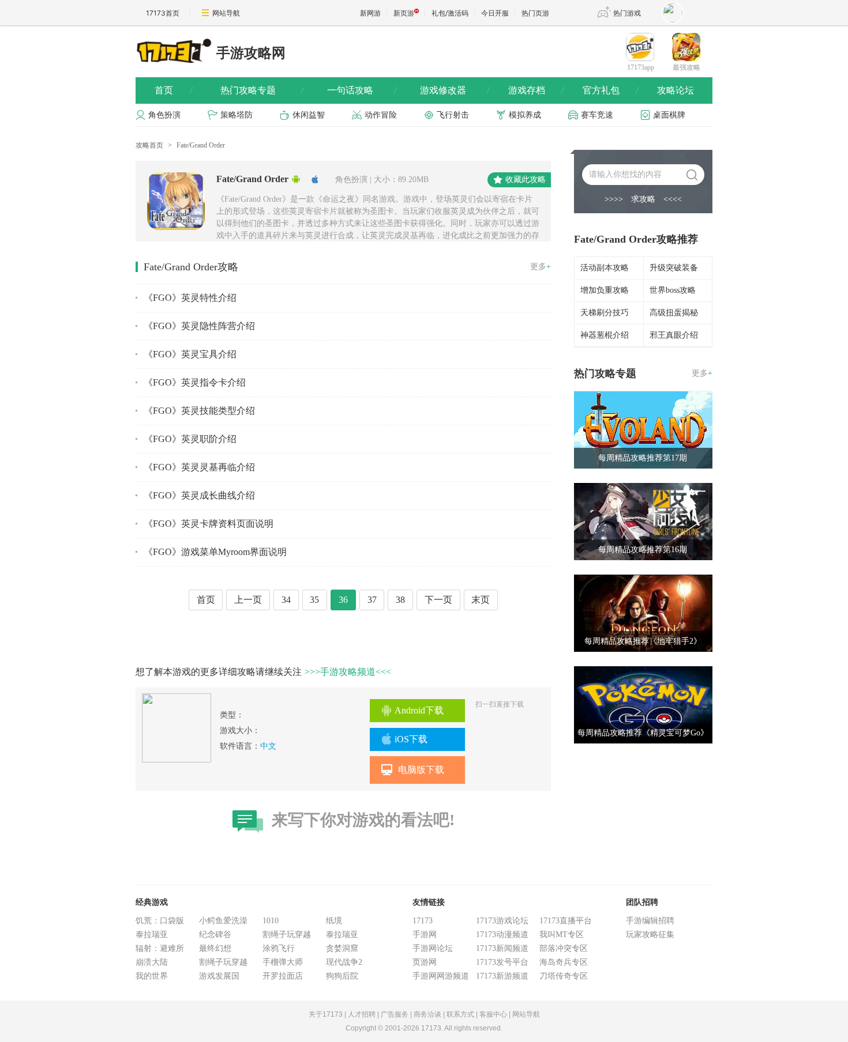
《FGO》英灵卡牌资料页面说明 (208, 523)
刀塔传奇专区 (563, 976)
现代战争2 (344, 962)
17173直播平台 (565, 920)
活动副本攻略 (604, 267)
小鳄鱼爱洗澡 (223, 920)
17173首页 (162, 13)
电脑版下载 (421, 770)
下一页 (438, 600)
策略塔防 (236, 115)
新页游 (403, 13)
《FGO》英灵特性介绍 (190, 298)
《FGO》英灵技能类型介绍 (199, 411)
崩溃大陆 (152, 962)
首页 (173, 90)
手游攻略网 (251, 53)
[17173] (173, 50)
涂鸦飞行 (278, 948)
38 (400, 600)
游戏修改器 (454, 90)
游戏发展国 (219, 976)
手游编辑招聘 (650, 920)
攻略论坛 (675, 90)
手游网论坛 (432, 948)
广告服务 (394, 1014)
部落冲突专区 (563, 948)
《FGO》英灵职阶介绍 (190, 439)
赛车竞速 (597, 115)
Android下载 (419, 710)
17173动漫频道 (502, 934)
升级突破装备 (674, 267)
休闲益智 (308, 115)
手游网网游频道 (440, 976)
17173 (422, 920)
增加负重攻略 (604, 290)
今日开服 (495, 13)
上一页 (248, 600)
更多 (540, 266)
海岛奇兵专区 (563, 962)
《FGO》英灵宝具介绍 (190, 354)
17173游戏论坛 (502, 920)
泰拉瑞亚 (152, 934)
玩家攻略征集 (650, 934)
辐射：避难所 (160, 948)
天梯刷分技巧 (604, 312)
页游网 (424, 962)
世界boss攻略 (673, 290)
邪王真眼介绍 (674, 335)
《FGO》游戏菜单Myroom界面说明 (215, 552)
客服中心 (493, 1014)
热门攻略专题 (261, 90)
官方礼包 (610, 90)
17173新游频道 (502, 976)
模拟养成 (525, 115)
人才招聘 (362, 1014)
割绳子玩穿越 (223, 962)
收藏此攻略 (525, 179)
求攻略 (643, 199)
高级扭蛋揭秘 (674, 312)
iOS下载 (411, 739)
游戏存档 (536, 90)
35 (314, 600)
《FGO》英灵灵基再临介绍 (199, 467)
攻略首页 (149, 145)
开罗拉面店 (282, 976)
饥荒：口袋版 (160, 920)
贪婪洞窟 (342, 948)
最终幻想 (215, 948)
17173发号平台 (502, 962)
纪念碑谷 (215, 934)
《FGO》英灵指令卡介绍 (195, 382)
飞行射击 (453, 115)
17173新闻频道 (502, 948)
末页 (480, 600)
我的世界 (152, 976)
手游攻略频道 (348, 672)
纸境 (334, 920)
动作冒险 (381, 115)
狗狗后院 (342, 976)
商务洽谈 (427, 1014)
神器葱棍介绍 (604, 335)
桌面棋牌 (669, 115)
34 (286, 600)
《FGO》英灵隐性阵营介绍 (199, 326)
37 (372, 600)
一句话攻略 (361, 90)
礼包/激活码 (449, 13)
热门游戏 (627, 13)
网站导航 (226, 13)
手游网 (424, 934)
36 (343, 600)
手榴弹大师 (282, 962)
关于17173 (326, 1014)
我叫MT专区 (561, 934)
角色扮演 (164, 115)
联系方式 (460, 1014)
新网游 (370, 13)
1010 (270, 920)
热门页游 (535, 13)
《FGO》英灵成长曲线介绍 (199, 495)
